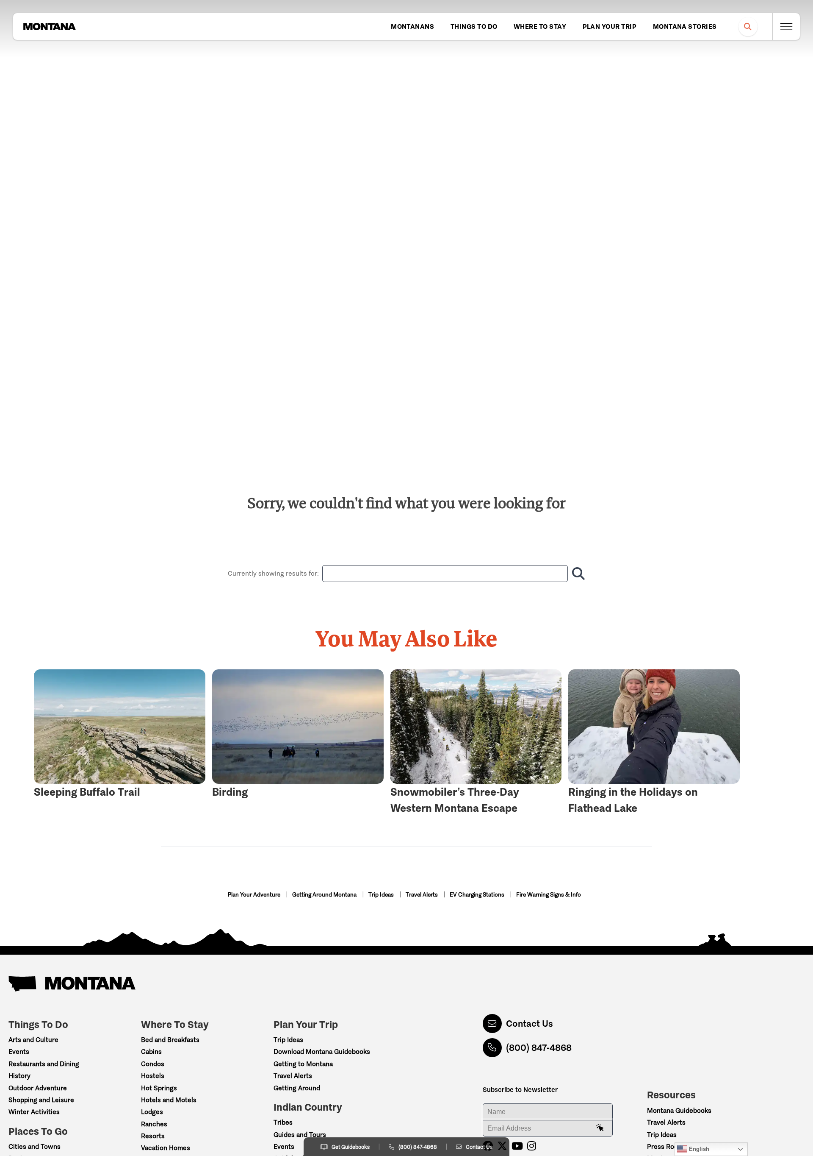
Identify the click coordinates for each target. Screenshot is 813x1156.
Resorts (153, 1136)
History (19, 1076)
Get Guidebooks (351, 1147)
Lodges (152, 1112)
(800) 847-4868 (539, 1047)
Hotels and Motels (168, 1100)
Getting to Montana (303, 1064)
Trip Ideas (381, 894)
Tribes (283, 1122)
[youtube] (517, 1146)
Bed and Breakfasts (170, 1040)
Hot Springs (159, 1088)
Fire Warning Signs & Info (548, 894)
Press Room (665, 1146)
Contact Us (529, 1023)
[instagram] (531, 1146)
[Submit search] (576, 573)
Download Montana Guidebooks (322, 1051)
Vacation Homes (165, 1148)
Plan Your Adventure (255, 894)
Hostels (152, 1076)
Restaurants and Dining (43, 1064)
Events (18, 1051)
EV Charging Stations (478, 894)
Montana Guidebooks (679, 1110)
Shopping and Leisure (41, 1100)
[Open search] (748, 26)
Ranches (154, 1124)
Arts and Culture (33, 1040)
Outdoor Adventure (37, 1088)
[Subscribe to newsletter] (600, 1128)
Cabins (151, 1051)
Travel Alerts (422, 894)
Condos (152, 1064)
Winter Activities (34, 1112)
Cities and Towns (34, 1146)
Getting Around (297, 1088)
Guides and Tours (300, 1135)
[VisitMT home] (49, 27)
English (698, 1149)
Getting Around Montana (325, 894)
